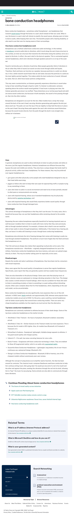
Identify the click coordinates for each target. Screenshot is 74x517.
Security (7, 481)
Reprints (45, 506)
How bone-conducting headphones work (24, 404)
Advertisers (47, 503)
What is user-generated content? (22, 447)
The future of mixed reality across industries (26, 386)
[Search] (71, 12)
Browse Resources (43, 499)
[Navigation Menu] (2, 12)
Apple (24, 295)
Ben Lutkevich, (11, 25)
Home (3, 15)
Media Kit (29, 506)
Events (66, 503)
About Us (7, 503)
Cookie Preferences (17, 512)
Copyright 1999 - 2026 (21, 510)
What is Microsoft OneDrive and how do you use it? (29, 438)
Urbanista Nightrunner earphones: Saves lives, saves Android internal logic (36, 399)
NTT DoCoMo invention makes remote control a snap (28, 395)
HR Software (8, 490)
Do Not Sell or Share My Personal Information (36, 512)
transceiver (41, 475)
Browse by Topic (29, 499)
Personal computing (11, 15)
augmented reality (51, 344)
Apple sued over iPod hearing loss (22, 391)
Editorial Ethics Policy (29, 503)
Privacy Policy (7, 512)
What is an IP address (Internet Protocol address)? (29, 428)
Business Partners (58, 503)
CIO (6, 485)
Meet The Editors (16, 503)
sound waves (15, 33)
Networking (8, 477)
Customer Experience (11, 494)
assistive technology (24, 198)
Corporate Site (37, 506)
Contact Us (40, 503)
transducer (10, 51)
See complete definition (22, 433)
